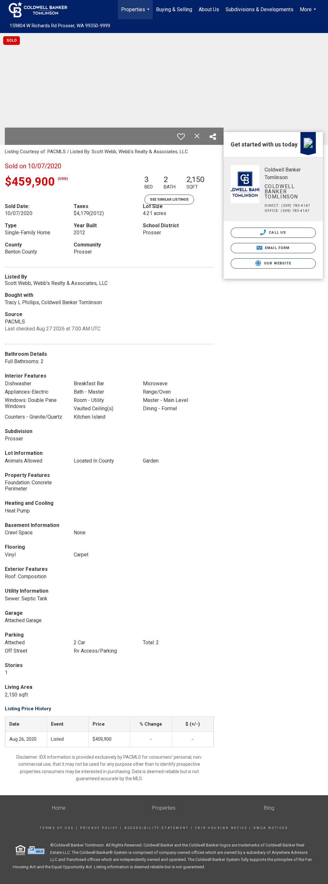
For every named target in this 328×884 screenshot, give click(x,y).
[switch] (181, 136)
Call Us (276, 232)
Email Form (277, 248)
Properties (136, 12)
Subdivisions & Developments (259, 9)
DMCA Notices (270, 828)
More (309, 12)
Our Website (277, 263)
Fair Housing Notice (221, 828)
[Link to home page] (41, 9)
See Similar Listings (169, 199)
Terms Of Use (57, 828)
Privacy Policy (99, 828)
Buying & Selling (174, 9)
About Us (209, 9)
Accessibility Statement (156, 828)
